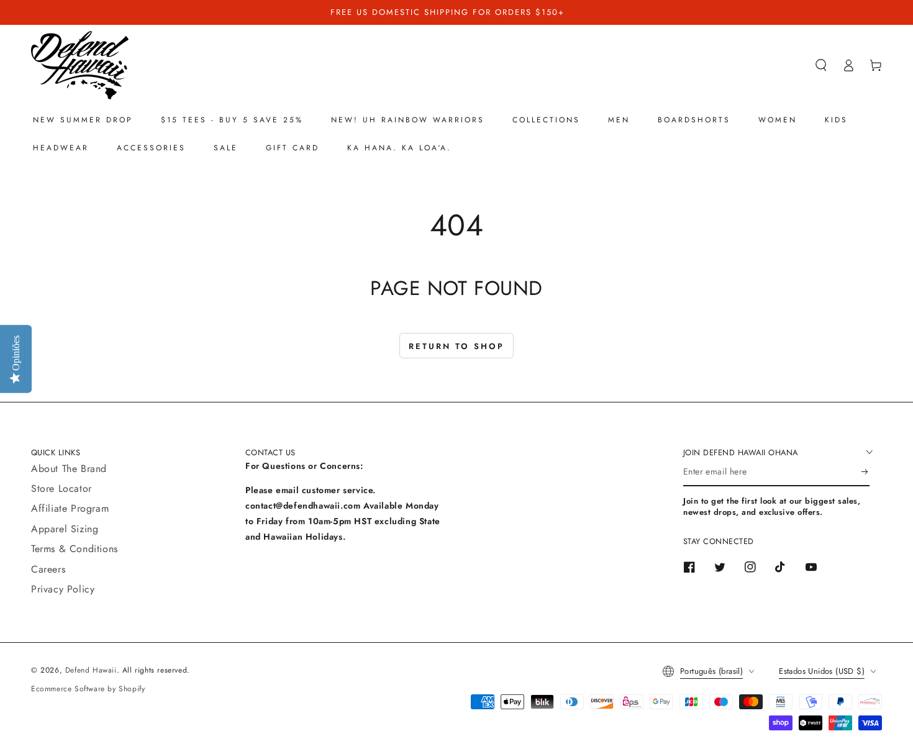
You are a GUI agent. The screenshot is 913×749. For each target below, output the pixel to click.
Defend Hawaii (91, 670)
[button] (821, 65)
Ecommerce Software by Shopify (88, 688)
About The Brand (69, 468)
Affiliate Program (70, 508)
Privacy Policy (62, 589)
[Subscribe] (865, 472)
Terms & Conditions (74, 549)
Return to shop (456, 346)
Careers (48, 569)
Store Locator (61, 488)
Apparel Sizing (64, 529)
